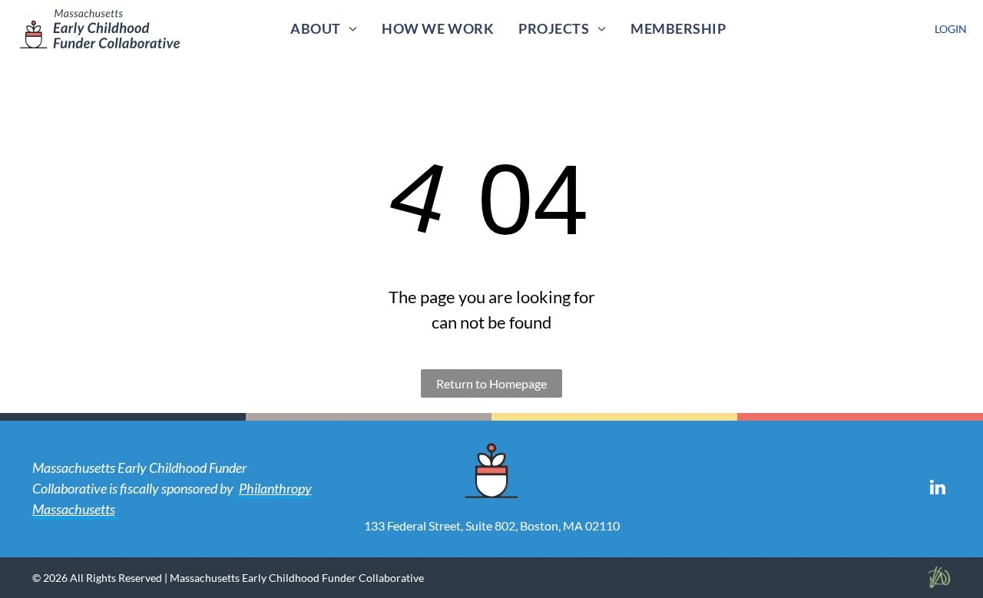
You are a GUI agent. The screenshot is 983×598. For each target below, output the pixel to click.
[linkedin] (937, 489)
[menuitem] (323, 28)
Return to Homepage (491, 383)
